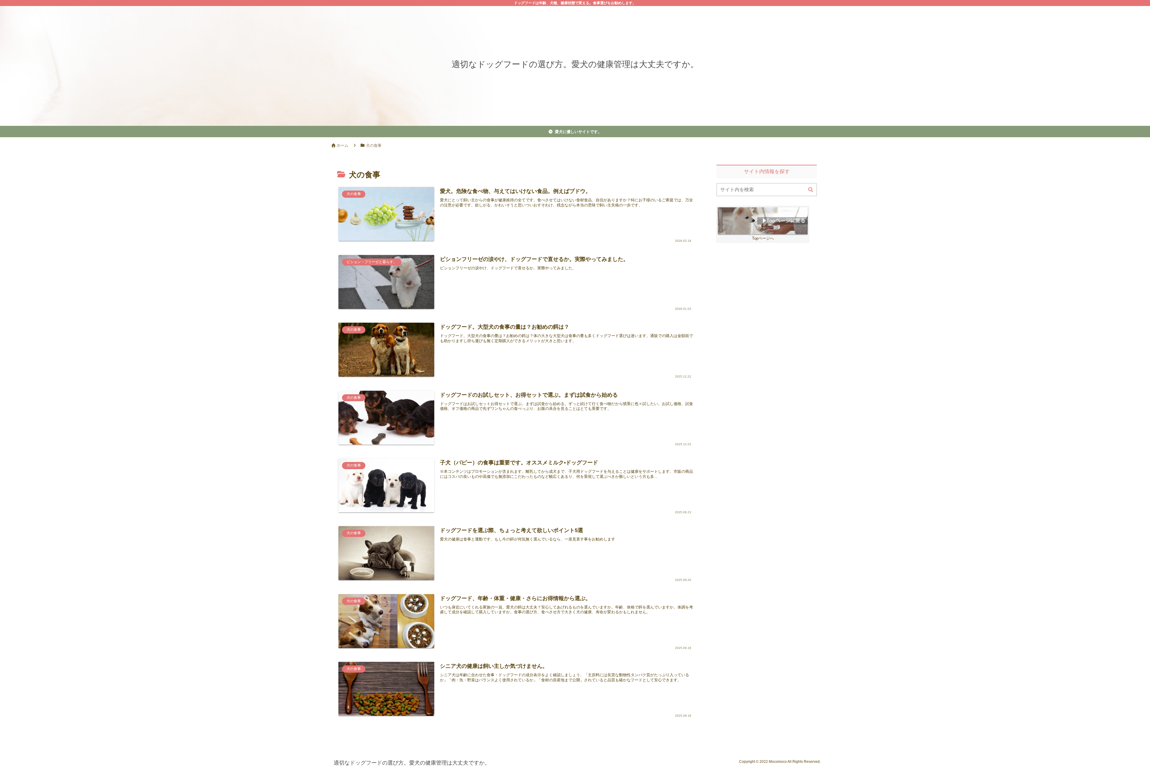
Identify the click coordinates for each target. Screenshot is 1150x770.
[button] (810, 190)
